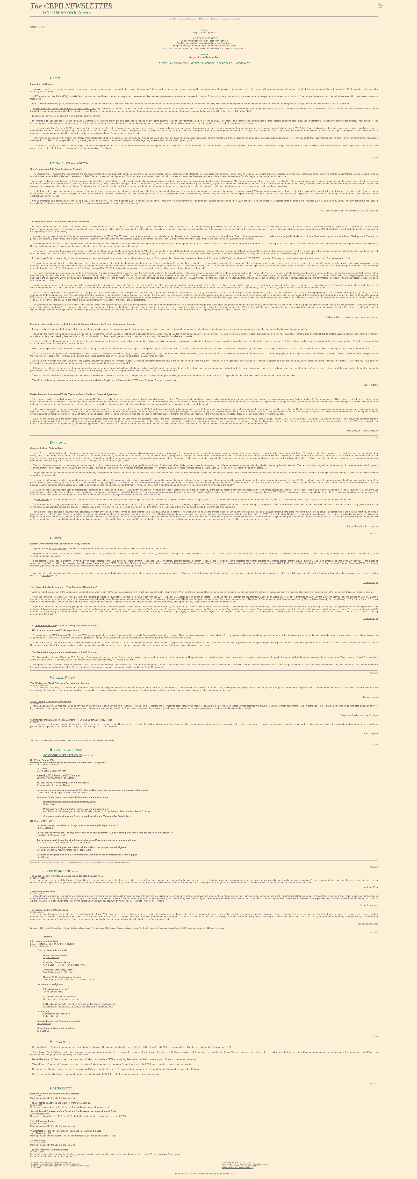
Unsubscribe (235, 19)
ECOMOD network (57, 548)
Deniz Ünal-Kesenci (369, 211)
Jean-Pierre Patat (370, 887)
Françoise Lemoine (348, 211)
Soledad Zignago (370, 430)
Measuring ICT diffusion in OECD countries (58, 775)
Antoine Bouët (50, 1006)
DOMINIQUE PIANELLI (50, 1164)
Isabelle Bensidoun (47, 944)
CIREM (72, 1107)
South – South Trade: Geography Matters (50, 701)
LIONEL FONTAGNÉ (46, 1162)
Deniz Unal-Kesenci (369, 317)
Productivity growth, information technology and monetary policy (76, 809)
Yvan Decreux (88, 1006)
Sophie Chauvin (50, 999)
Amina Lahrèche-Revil (368, 923)
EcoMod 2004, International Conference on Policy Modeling (60, 543)
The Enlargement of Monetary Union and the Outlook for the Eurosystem (66, 876)
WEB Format (203, 19)
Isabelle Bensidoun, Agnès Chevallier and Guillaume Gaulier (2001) (64, 108)
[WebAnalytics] (7, 1176)
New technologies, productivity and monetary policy (69, 801)
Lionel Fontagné (370, 385)
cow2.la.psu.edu (116, 485)
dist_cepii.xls (42, 499)
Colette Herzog (44, 1023)
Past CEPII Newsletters (187, 19)
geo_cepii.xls (42, 472)
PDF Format (215, 19)
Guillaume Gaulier (329, 211)
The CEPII (172, 19)
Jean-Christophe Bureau (88, 563)
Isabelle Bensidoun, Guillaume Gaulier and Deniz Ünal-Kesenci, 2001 (145, 138)
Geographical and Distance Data (46, 448)
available (46, 575)
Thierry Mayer (353, 430)
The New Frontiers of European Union (49, 1150)
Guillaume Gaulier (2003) (289, 128)
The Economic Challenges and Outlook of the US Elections (60, 1103)
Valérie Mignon (39, 1064)
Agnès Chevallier (66, 944)
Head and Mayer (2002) (128, 519)
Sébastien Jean (351, 317)
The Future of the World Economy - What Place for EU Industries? (63, 587)
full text (39, 380)
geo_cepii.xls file (312, 492)
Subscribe (226, 19)
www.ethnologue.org (277, 480)
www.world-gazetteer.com (70, 494)
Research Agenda (177, 597)
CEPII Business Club (65, 1098)
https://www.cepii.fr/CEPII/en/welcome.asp (237, 1168)
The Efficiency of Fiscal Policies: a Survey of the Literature (59, 683)
